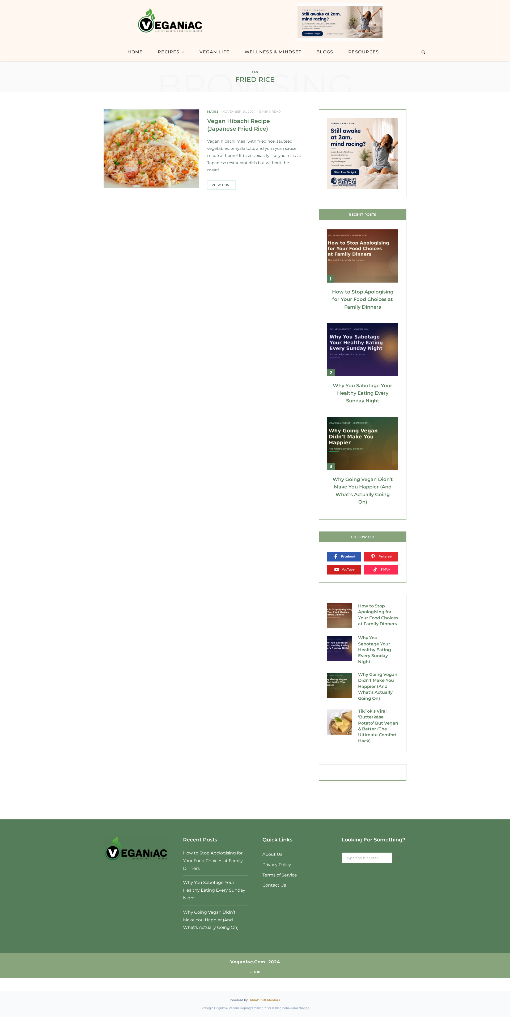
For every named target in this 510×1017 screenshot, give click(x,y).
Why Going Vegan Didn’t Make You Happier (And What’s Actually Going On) (377, 686)
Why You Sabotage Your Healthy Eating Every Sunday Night (362, 393)
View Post (221, 185)
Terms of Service (279, 875)
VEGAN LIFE (214, 51)
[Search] (423, 52)
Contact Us (274, 885)
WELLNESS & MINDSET (273, 51)
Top (256, 972)
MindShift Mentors (265, 1000)
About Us (272, 854)
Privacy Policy (276, 864)
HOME (135, 51)
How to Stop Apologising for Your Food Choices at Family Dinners (362, 299)
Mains (212, 111)
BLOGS (324, 51)
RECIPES (169, 51)
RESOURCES (363, 51)
